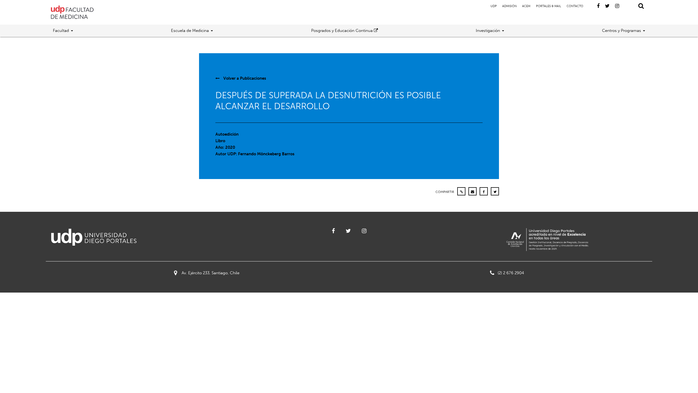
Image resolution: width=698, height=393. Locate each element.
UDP (494, 6)
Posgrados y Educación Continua (342, 30)
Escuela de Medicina (190, 30)
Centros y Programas (621, 30)
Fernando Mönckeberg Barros (266, 153)
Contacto (575, 6)
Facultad (61, 30)
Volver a (244, 78)
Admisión (509, 6)
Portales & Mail (548, 6)
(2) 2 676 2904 (511, 272)
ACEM (526, 6)
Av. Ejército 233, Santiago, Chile (210, 272)
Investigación (488, 30)
